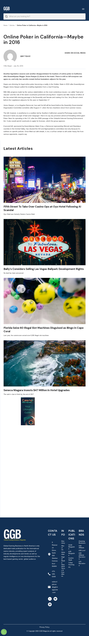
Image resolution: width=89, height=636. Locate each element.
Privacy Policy (44, 627)
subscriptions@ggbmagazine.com (55, 587)
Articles (12, 25)
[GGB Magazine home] (6, 9)
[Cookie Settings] (4, 632)
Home (5, 25)
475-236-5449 (54, 574)
